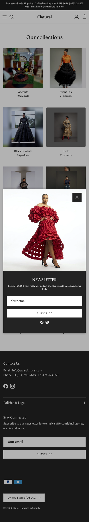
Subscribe (44, 313)
